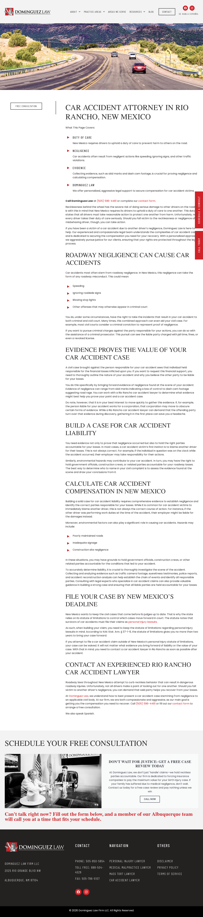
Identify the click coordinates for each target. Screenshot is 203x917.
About (73, 11)
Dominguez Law (78, 696)
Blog (151, 11)
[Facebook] (185, 8)
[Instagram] (192, 8)
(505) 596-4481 (107, 201)
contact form (146, 201)
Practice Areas (93, 11)
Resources (136, 11)
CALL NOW (150, 799)
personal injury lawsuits (142, 622)
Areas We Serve (117, 11)
